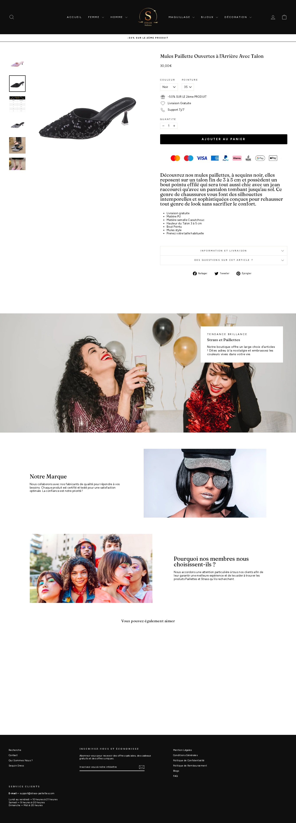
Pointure (190, 80)
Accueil (74, 17)
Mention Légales (182, 750)
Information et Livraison (223, 250)
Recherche (15, 750)
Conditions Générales (185, 755)
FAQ (175, 776)
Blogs (176, 771)
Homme (117, 17)
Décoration (236, 17)
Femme (94, 17)
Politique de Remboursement (190, 765)
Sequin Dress (16, 765)
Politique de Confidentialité (189, 760)
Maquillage (180, 17)
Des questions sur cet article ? (223, 260)
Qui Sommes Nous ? (21, 760)
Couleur (167, 80)
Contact (13, 755)
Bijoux (208, 17)
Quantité (168, 119)
